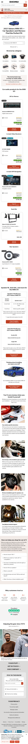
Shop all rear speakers (14, 280)
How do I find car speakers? (10, 567)
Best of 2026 (10, 138)
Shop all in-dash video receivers (14, 167)
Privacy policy (14, 704)
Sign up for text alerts (12, 689)
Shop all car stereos (14, 129)
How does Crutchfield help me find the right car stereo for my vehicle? (14, 563)
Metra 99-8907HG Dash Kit (14, 344)
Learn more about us (13, 626)
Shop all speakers (14, 322)
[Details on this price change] (21, 121)
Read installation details (14, 387)
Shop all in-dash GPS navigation (14, 204)
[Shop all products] (2, 2)
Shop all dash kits (14, 242)
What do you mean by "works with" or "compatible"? (12, 558)
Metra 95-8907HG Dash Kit (14, 337)
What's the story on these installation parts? (14, 579)
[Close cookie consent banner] (26, 734)
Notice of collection (14, 715)
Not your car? (13, 46)
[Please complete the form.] (22, 683)
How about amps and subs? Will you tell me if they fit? (14, 575)
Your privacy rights (14, 707)
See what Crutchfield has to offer (13, 84)
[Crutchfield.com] (14, 2)
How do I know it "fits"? (9, 554)
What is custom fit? (8, 571)
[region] (14, 645)
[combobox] (14, 5)
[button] (26, 645)
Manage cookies (14, 709)
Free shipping (14, 12)
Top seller (4, 100)
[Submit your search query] (25, 5)
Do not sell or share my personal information (14, 712)
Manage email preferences (14, 717)
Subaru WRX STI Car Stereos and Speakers (13, 16)
